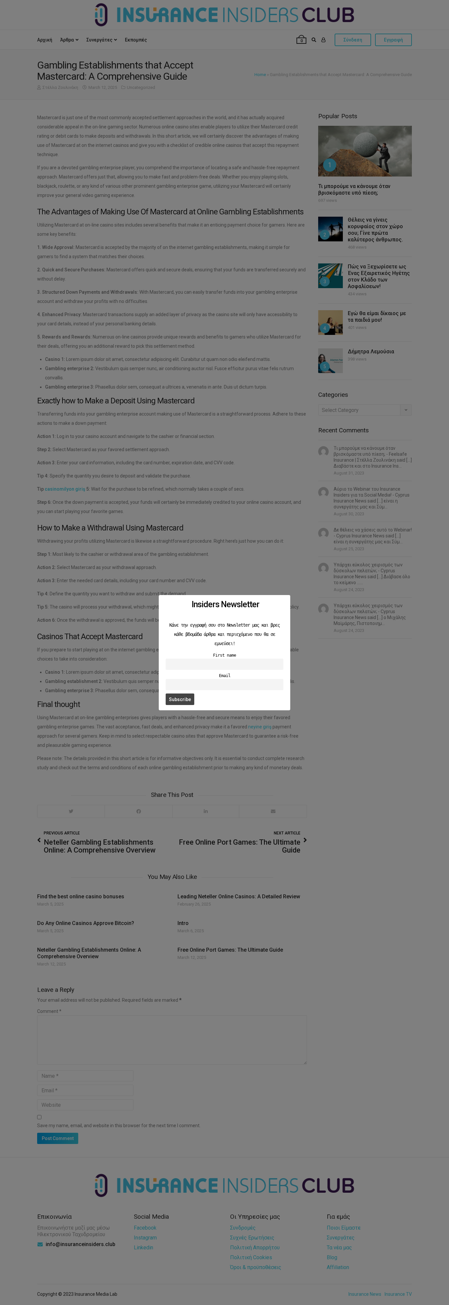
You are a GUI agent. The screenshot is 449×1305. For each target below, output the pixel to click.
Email (224, 675)
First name (224, 655)
